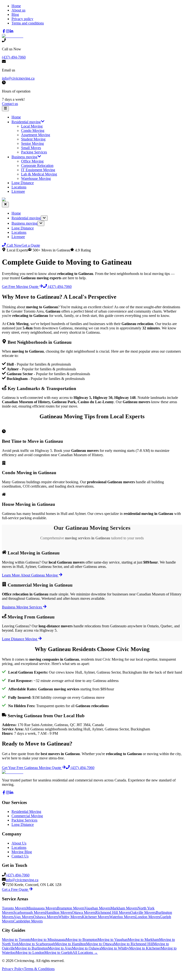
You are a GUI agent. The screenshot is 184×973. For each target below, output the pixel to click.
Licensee (18, 191)
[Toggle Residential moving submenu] (44, 218)
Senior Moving (32, 143)
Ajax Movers (23, 917)
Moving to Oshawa (86, 948)
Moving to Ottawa (100, 944)
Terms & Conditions (39, 969)
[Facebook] (4, 32)
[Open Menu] (5, 108)
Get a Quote (31, 245)
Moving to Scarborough (37, 944)
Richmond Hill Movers (112, 912)
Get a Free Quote (15, 889)
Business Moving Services (22, 607)
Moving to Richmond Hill (133, 944)
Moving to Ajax (60, 948)
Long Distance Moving (20, 639)
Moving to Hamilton (70, 944)
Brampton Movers (71, 908)
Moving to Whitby (115, 948)
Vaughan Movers (97, 908)
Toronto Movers (14, 908)
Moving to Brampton (82, 940)
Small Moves (31, 148)
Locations (19, 187)
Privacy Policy (13, 969)
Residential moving (26, 122)
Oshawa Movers (45, 917)
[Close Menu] (5, 204)
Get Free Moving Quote (20, 287)
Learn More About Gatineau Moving (30, 575)
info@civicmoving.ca (18, 78)
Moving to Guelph (58, 952)
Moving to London (30, 952)
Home (16, 6)
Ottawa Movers (83, 912)
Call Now (14, 245)
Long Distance (23, 183)
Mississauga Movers (41, 908)
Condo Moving (32, 130)
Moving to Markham (143, 940)
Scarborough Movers (29, 912)
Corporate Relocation (37, 165)
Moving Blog (22, 852)
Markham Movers (124, 908)
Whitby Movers (70, 917)
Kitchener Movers (95, 917)
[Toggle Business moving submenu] (40, 223)
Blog (15, 14)
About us (18, 10)
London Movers (147, 917)
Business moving (24, 157)
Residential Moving (26, 812)
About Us (19, 843)
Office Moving (32, 161)
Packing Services (34, 152)
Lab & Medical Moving (39, 174)
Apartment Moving (35, 135)
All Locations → (85, 952)
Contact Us (20, 856)
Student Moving (33, 139)
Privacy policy (22, 19)
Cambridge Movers (28, 921)
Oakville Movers (143, 912)
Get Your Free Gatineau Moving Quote (32, 768)
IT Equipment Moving (38, 170)
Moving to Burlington (31, 948)
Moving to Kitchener (145, 948)
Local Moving (32, 126)
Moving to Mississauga (48, 940)
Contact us (10, 104)
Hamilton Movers (58, 912)
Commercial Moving (27, 816)
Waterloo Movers (122, 917)
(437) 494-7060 (14, 57)
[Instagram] (8, 32)
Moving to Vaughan (113, 940)
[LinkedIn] (11, 32)
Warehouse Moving (36, 178)
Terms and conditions (28, 23)
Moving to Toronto (16, 940)
